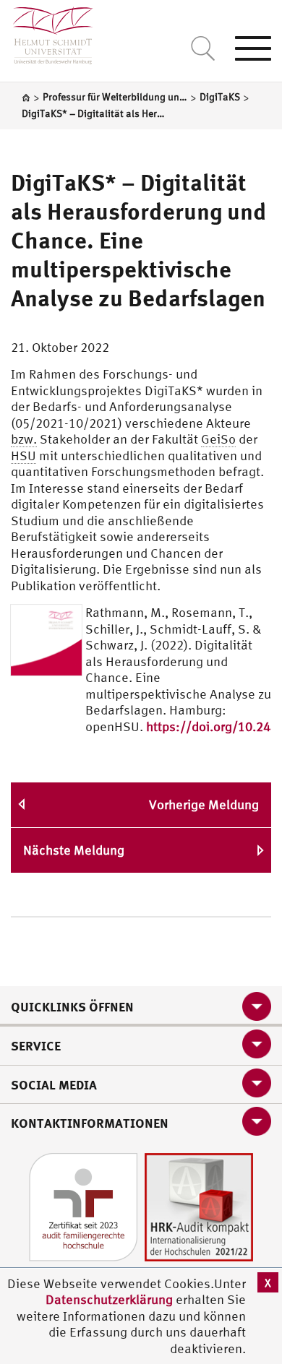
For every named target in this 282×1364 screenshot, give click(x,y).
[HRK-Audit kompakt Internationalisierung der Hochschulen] (199, 1205)
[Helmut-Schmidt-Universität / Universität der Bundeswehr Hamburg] (46, 32)
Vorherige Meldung (204, 804)
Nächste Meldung (73, 850)
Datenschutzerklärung (109, 1299)
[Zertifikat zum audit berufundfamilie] (83, 1205)
